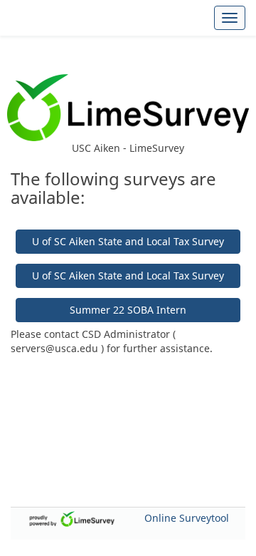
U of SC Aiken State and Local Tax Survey (128, 241)
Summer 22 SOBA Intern (128, 309)
